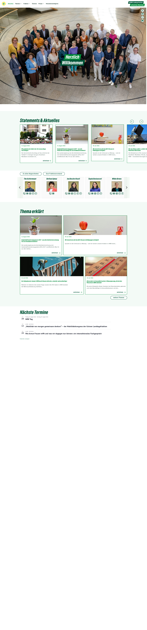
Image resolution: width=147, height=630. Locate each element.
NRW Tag (29, 319)
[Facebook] (142, 10)
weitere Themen (118, 298)
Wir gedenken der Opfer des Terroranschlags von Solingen (33, 149)
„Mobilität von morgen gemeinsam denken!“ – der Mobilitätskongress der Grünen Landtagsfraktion (66, 326)
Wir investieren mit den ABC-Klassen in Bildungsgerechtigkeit (103, 149)
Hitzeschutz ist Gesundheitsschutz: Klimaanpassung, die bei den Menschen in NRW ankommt (104, 281)
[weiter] (127, 187)
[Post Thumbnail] (41, 225)
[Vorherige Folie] (132, 121)
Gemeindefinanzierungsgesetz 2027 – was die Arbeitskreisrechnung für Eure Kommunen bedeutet (71, 149)
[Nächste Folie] (141, 121)
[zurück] (20, 187)
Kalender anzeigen (24, 338)
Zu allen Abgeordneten (31, 174)
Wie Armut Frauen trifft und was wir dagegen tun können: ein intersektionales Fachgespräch (63, 333)
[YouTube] (142, 20)
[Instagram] (142, 17)
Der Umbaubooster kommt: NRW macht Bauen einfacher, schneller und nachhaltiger (44, 281)
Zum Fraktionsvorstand (54, 174)
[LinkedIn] (142, 14)
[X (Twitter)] (75, 193)
